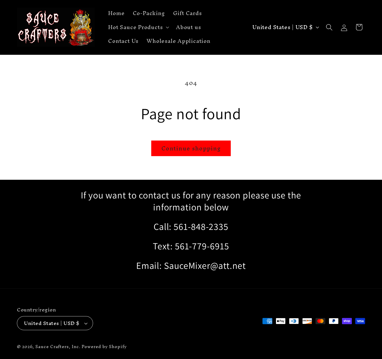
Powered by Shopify (104, 346)
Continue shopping (191, 148)
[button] (138, 27)
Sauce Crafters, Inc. (57, 346)
